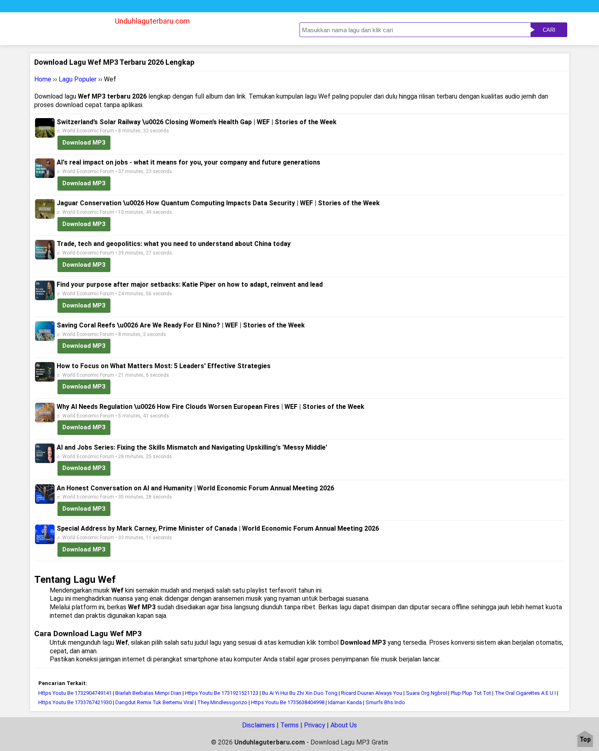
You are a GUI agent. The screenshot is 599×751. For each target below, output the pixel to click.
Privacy (314, 725)
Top (585, 739)
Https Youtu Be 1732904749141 (75, 693)
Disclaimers (258, 725)
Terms (289, 725)
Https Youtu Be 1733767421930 (75, 702)
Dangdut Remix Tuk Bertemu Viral (154, 702)
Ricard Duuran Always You (371, 693)
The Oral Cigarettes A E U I (525, 693)
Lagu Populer (78, 79)
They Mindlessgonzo (222, 702)
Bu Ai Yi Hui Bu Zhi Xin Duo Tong (299, 693)
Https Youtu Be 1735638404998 (287, 702)
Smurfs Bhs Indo (385, 702)
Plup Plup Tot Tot (471, 693)
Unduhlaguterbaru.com (152, 21)
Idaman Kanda (345, 702)
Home (42, 79)
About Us (343, 725)
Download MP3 (84, 142)
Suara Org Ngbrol (426, 693)
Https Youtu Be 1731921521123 (221, 693)
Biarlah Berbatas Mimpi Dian (148, 693)
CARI (549, 30)
